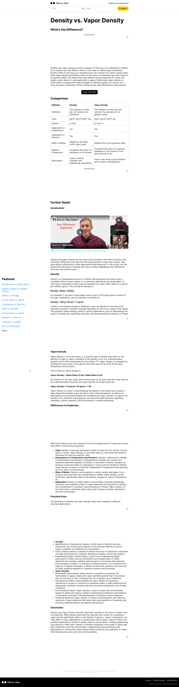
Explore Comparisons (118, 3)
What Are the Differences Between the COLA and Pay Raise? (80, 219)
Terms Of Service (159, 680)
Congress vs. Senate (11, 322)
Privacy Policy (172, 680)
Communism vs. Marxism (13, 304)
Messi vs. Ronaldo (10, 308)
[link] (54, 219)
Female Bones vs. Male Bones (15, 284)
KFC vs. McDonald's (11, 326)
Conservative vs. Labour (13, 313)
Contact (148, 680)
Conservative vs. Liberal (13, 300)
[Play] (119, 239)
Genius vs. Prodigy (10, 295)
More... (5, 330)
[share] (105, 221)
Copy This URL (89, 92)
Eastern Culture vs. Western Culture (14, 289)
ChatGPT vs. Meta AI (11, 317)
